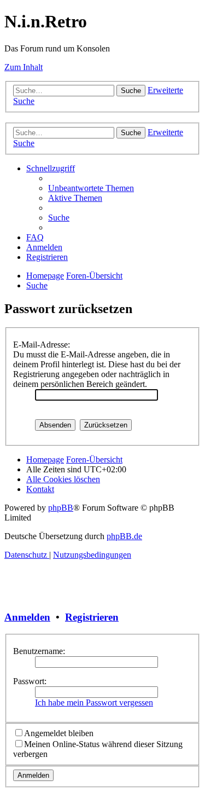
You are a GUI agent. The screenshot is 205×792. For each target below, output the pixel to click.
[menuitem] (91, 188)
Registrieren (92, 617)
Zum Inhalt (23, 67)
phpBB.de (124, 536)
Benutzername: (39, 651)
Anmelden (27, 617)
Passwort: (29, 681)
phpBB (60, 507)
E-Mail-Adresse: (41, 344)
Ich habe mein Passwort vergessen (94, 702)
